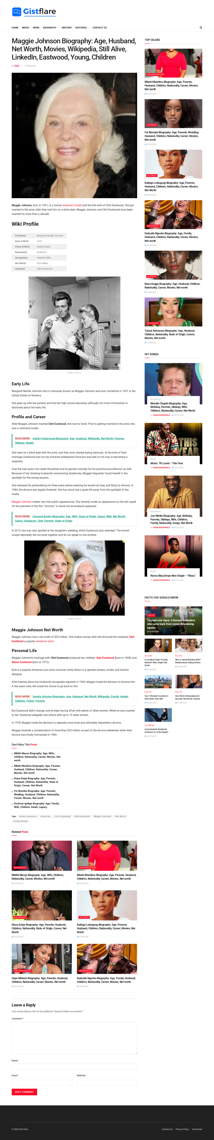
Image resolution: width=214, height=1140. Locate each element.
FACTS (151, 615)
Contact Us (100, 27)
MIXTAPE (67, 27)
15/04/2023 (30, 66)
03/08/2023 (182, 667)
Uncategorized (88, 868)
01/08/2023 (182, 703)
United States (20, 821)
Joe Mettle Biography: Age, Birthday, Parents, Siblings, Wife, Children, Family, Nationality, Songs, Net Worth (171, 519)
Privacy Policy (182, 1129)
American (46, 816)
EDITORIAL (81, 27)
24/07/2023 (151, 736)
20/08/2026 (83, 937)
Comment (18, 1018)
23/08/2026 (18, 883)
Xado (16, 66)
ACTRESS (84, 917)
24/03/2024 (154, 631)
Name (15, 1060)
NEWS (36, 27)
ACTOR (148, 656)
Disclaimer (197, 1129)
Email (15, 1075)
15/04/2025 (178, 415)
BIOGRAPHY (49, 27)
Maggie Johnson (22, 501)
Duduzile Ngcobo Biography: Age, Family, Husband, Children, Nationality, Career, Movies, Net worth (171, 237)
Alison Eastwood (22, 662)
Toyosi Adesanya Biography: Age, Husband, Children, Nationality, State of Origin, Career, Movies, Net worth (170, 334)
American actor (45, 641)
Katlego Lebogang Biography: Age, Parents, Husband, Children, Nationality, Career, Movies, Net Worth (106, 928)
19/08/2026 (151, 292)
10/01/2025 (178, 468)
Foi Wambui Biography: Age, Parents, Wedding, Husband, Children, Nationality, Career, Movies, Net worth (37, 794)
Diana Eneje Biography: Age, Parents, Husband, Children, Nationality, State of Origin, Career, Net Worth (36, 782)
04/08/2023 (151, 669)
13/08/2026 (151, 343)
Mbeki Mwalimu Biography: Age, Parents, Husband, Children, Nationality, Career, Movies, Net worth (37, 769)
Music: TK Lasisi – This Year (166, 463)
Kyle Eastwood (105, 657)
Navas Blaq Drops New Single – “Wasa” (173, 575)
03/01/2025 (178, 527)
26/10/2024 (178, 580)
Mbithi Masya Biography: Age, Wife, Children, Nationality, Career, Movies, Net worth (37, 757)
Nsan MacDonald (161, 415)
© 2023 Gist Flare (20, 1129)
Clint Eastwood (63, 816)
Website (81, 1075)
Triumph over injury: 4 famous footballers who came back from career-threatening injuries (171, 624)
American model (72, 205)
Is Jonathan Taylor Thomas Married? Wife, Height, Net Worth (156, 663)
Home (15, 27)
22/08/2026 (83, 883)
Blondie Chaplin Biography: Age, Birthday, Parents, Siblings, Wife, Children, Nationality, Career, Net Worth (172, 407)
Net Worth (120, 816)
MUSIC (25, 27)
